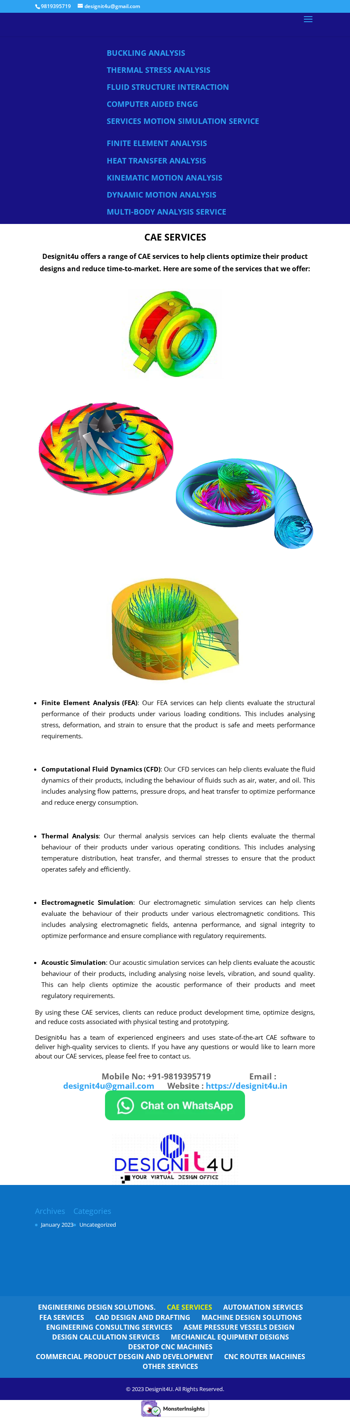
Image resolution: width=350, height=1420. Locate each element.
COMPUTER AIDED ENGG (152, 104)
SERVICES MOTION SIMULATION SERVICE (183, 121)
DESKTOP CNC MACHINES (170, 1346)
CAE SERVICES (189, 1307)
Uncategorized (97, 1224)
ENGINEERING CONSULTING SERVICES (109, 1327)
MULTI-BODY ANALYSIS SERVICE (166, 212)
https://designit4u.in (246, 1085)
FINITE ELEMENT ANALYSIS (157, 143)
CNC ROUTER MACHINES (264, 1356)
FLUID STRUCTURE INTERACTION (168, 87)
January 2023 (57, 1224)
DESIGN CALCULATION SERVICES (106, 1337)
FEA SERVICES (61, 1317)
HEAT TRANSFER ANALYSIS (156, 160)
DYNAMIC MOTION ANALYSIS (161, 194)
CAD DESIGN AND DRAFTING (142, 1317)
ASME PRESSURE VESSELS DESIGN (239, 1327)
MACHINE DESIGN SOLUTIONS (251, 1317)
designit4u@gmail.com (109, 1085)
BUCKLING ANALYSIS (146, 53)
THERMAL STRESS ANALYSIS (158, 70)
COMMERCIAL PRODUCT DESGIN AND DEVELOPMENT (124, 1356)
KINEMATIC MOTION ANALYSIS (164, 177)
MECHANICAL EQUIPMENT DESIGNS (230, 1337)
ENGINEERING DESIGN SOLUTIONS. (97, 1307)
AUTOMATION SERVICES (263, 1307)
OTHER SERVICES (170, 1366)
